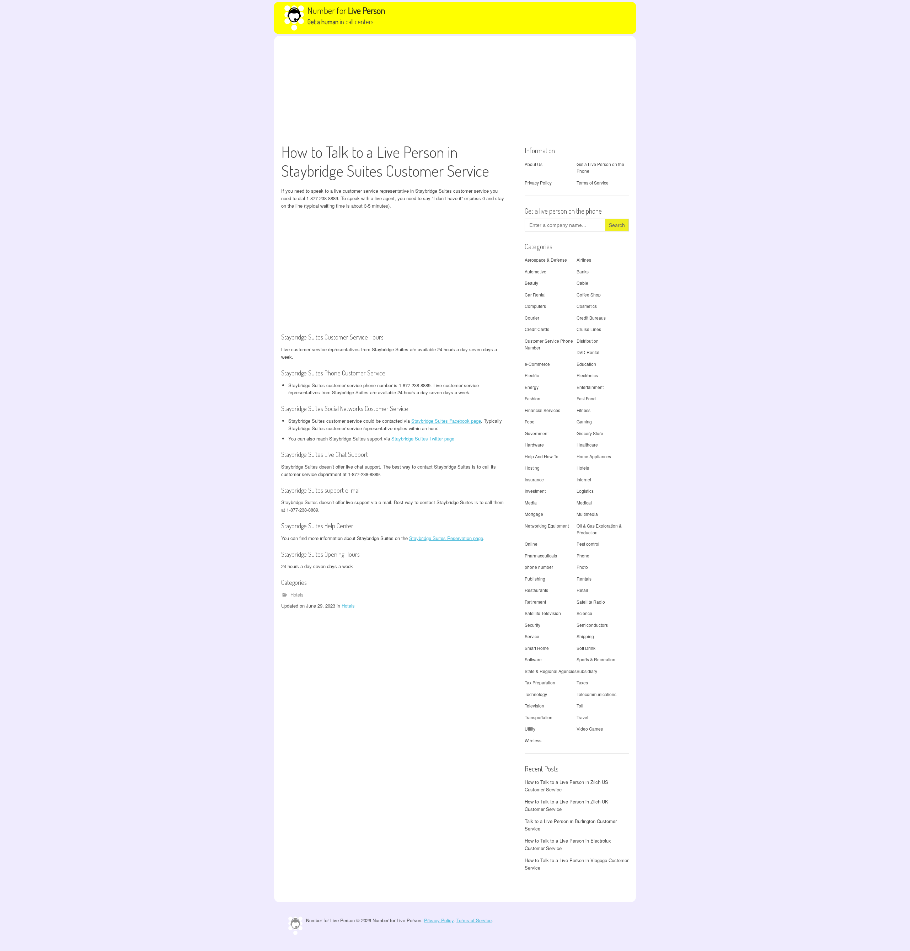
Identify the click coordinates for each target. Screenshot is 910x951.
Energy (532, 387)
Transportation (538, 717)
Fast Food (586, 398)
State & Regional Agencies (551, 671)
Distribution (588, 341)
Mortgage (534, 514)
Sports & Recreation (596, 659)
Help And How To (541, 456)
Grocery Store (590, 433)
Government (536, 433)
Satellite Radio (591, 602)
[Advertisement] (455, 89)
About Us (533, 164)
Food (530, 421)
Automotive (535, 271)
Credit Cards (537, 329)
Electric (532, 375)
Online (531, 544)
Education (586, 364)
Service (532, 636)
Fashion (532, 398)
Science (584, 613)
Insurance (534, 479)
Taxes (582, 682)
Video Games (590, 729)
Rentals (584, 579)
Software (533, 659)
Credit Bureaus (591, 318)
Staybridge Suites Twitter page (422, 438)
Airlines (584, 260)
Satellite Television (543, 613)
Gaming (584, 421)
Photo (582, 567)
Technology (536, 694)
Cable (582, 283)
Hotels (297, 594)
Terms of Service (593, 183)
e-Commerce (537, 364)
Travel (582, 717)
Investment (535, 491)
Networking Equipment (547, 526)
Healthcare (587, 445)
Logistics (585, 491)
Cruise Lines (589, 329)
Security (532, 625)
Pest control (588, 544)
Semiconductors (592, 625)
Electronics (587, 375)
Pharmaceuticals (541, 555)
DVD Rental (588, 352)
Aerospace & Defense (546, 260)
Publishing (535, 579)
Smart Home (537, 648)
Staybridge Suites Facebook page (446, 420)
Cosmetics (587, 306)
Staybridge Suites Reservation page (446, 538)
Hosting (532, 468)
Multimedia (587, 514)
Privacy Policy (538, 183)
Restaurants (536, 590)
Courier (532, 318)
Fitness (583, 410)
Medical (584, 502)
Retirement (535, 602)
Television (534, 705)
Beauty (531, 283)
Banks (583, 271)
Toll (580, 705)
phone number (539, 567)
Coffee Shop (589, 295)
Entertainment (590, 387)
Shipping (585, 636)
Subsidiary (587, 671)
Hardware (534, 445)
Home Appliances (594, 456)
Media (531, 502)
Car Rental (535, 295)
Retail (582, 590)
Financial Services (542, 410)
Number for (346, 10)
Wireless (533, 740)
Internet (584, 479)
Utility (530, 729)
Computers (535, 306)
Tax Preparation (540, 682)
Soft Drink (586, 648)
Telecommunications (596, 694)
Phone (583, 555)
